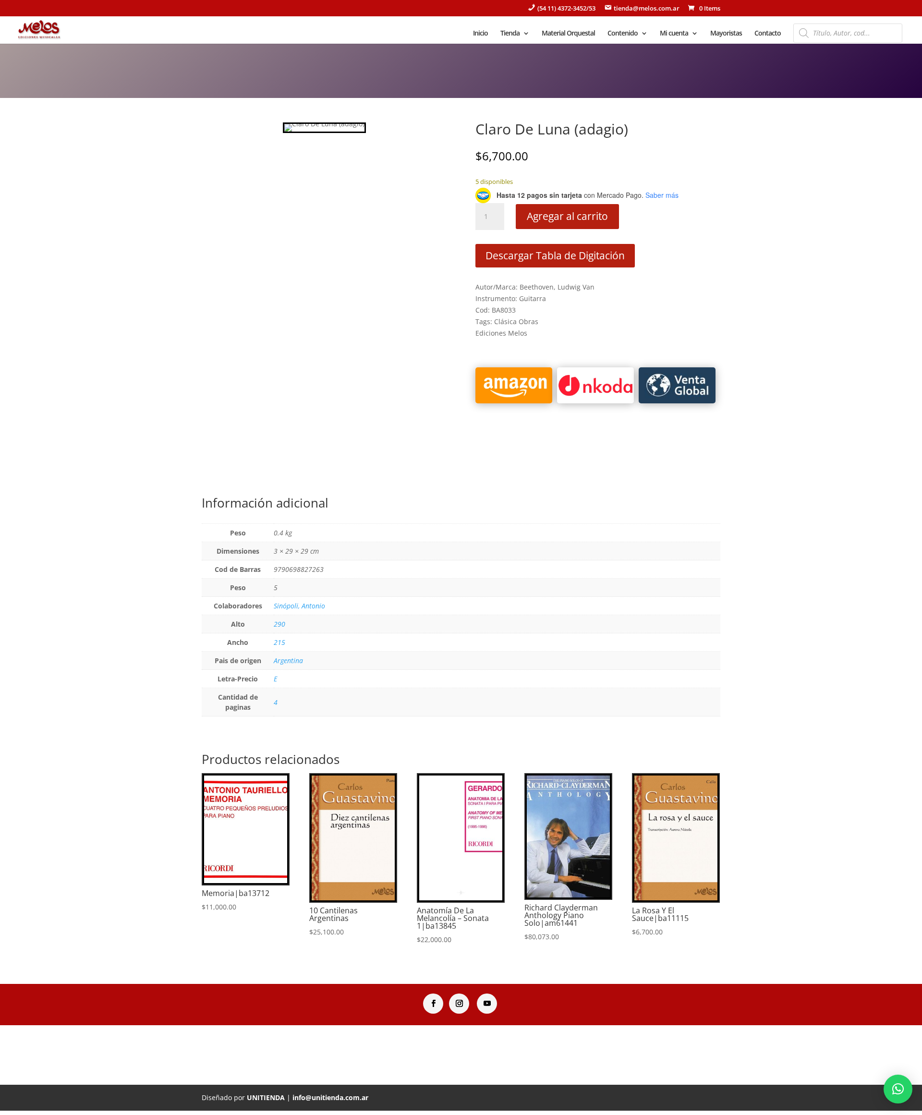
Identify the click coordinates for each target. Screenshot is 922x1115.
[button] (898, 1089)
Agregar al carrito (567, 216)
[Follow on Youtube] (487, 1004)
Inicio (480, 33)
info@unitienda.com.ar (330, 1097)
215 (279, 642)
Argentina (288, 660)
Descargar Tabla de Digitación (555, 255)
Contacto (767, 33)
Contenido (622, 33)
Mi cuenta (674, 33)
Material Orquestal (568, 33)
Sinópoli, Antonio (299, 605)
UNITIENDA (266, 1097)
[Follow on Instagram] (459, 1004)
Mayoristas (726, 33)
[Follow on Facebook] (433, 1004)
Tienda (510, 33)
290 (279, 624)
